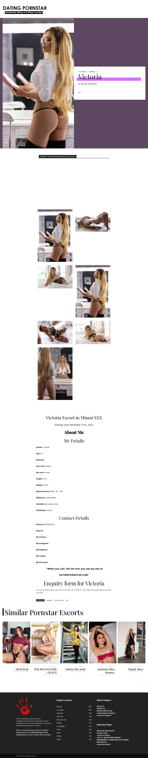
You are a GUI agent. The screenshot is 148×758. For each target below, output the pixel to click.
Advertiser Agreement (105, 731)
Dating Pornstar (89, 84)
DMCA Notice (102, 742)
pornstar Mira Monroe (106, 670)
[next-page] (143, 681)
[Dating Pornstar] (25, 10)
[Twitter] (85, 88)
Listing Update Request (106, 713)
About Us (100, 706)
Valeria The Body (75, 669)
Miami (92, 71)
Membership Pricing (104, 711)
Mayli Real (21, 669)
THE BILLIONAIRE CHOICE (45, 670)
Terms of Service (103, 735)
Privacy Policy (102, 733)
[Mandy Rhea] (131, 642)
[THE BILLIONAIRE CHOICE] (45, 642)
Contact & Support (104, 715)
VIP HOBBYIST (76, 590)
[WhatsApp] (95, 88)
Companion (49, 600)
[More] (100, 88)
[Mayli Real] (16, 642)
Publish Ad (101, 708)
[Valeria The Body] (74, 642)
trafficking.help (36, 732)
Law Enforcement (104, 744)
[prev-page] (139, 681)
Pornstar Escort (59, 600)
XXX (67, 600)
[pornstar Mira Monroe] (103, 642)
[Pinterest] (90, 88)
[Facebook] (80, 88)
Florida (82, 71)
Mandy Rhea (135, 669)
